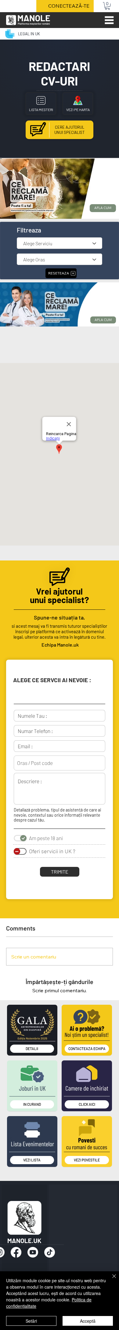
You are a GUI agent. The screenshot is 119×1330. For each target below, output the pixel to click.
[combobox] (59, 763)
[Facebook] (16, 1252)
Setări (31, 1321)
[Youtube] (32, 1252)
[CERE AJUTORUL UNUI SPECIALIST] (59, 129)
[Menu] (109, 20)
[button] (107, 6)
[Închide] (110, 1279)
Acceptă (88, 1321)
